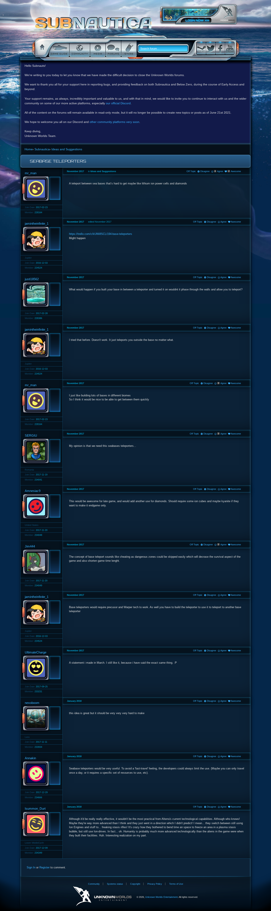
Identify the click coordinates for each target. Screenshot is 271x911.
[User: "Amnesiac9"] (40, 506)
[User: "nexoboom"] (40, 718)
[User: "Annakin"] (40, 774)
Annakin (30, 758)
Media (97, 49)
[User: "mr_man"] (40, 189)
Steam (201, 48)
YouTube (229, 48)
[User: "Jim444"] (40, 562)
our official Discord (118, 103)
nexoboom (32, 703)
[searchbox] (164, 48)
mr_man (30, 173)
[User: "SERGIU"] (40, 451)
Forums (113, 49)
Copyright (135, 884)
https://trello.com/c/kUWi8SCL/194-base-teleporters (100, 233)
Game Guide (58, 49)
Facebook (220, 48)
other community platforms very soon (114, 122)
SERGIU (31, 435)
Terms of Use (176, 884)
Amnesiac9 (32, 491)
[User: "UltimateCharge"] (40, 668)
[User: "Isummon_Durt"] (40, 824)
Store (128, 49)
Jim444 (30, 546)
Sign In (31, 867)
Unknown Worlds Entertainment (227, 13)
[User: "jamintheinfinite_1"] (40, 239)
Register (44, 867)
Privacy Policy (154, 884)
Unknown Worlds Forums (94, 25)
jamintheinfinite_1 (36, 223)
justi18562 (32, 279)
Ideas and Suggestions (103, 171)
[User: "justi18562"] (40, 295)
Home (41, 49)
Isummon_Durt (35, 808)
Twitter (210, 48)
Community (79, 49)
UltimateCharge (35, 652)
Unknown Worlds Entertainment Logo (102, 896)
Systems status (115, 884)
